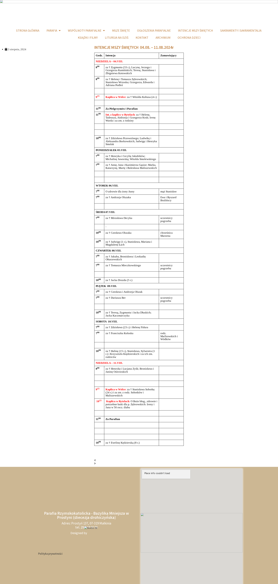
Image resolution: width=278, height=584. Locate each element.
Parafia (51, 30)
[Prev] (95, 460)
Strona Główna (27, 30)
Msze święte (121, 30)
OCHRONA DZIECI (189, 37)
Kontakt (142, 37)
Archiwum (163, 37)
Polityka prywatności (50, 553)
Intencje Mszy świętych (195, 30)
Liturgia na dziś (116, 37)
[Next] (95, 463)
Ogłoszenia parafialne (154, 30)
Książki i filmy (88, 37)
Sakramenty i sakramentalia (240, 30)
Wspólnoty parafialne (84, 30)
